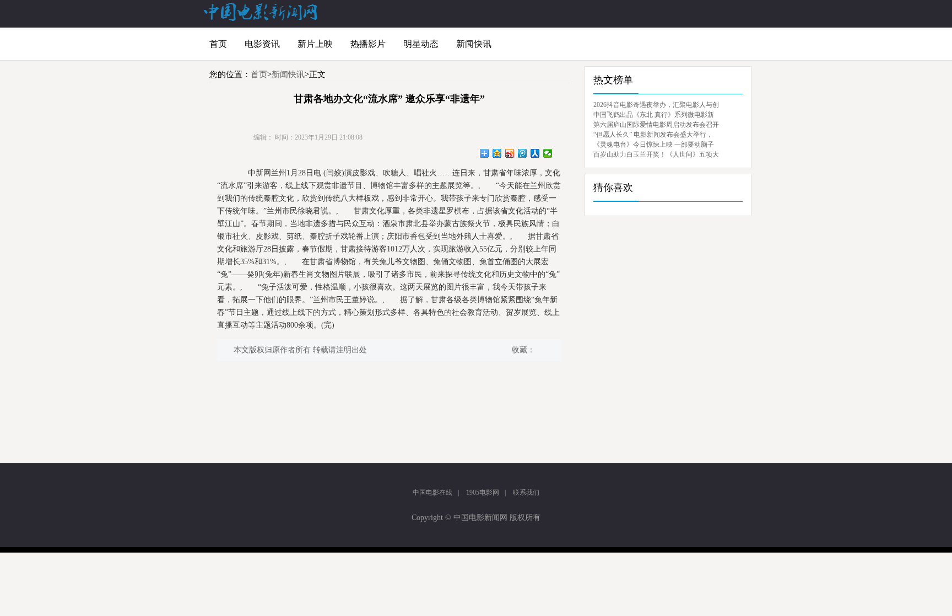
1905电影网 (482, 492)
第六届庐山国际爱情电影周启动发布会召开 (656, 124)
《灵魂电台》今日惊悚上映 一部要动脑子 (653, 144)
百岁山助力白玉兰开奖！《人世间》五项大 (656, 154)
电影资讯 (262, 44)
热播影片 (368, 44)
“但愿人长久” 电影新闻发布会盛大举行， (653, 134)
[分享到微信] (548, 153)
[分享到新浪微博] (510, 153)
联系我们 (526, 492)
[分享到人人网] (535, 153)
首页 (218, 44)
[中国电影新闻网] (261, 19)
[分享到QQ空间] (497, 153)
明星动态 (421, 44)
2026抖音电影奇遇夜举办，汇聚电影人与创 (656, 105)
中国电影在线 (432, 492)
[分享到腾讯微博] (522, 153)
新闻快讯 (473, 44)
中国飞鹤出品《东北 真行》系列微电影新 (653, 115)
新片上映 (315, 44)
